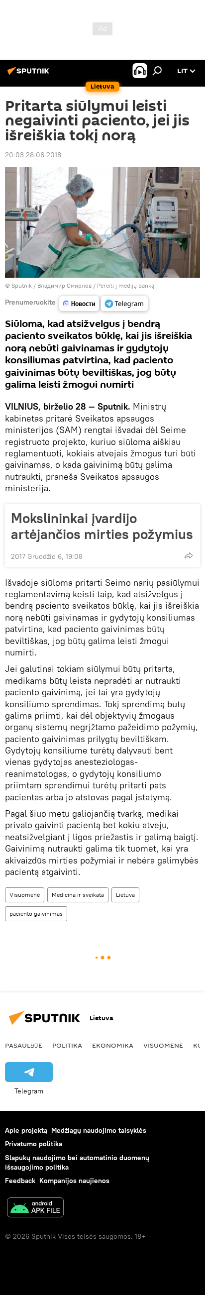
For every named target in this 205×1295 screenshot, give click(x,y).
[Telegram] (124, 303)
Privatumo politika (33, 1143)
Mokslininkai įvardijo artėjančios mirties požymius (102, 526)
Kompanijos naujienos (74, 1180)
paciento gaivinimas (36, 913)
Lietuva (125, 894)
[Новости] (79, 303)
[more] (189, 555)
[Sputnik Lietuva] (30, 74)
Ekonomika (112, 1045)
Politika (67, 1045)
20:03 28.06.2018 (33, 154)
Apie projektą (26, 1130)
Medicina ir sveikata (78, 894)
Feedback (20, 1180)
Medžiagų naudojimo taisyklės (98, 1130)
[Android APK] (35, 1208)
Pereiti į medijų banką (125, 285)
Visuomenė (24, 894)
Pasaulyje (23, 1045)
